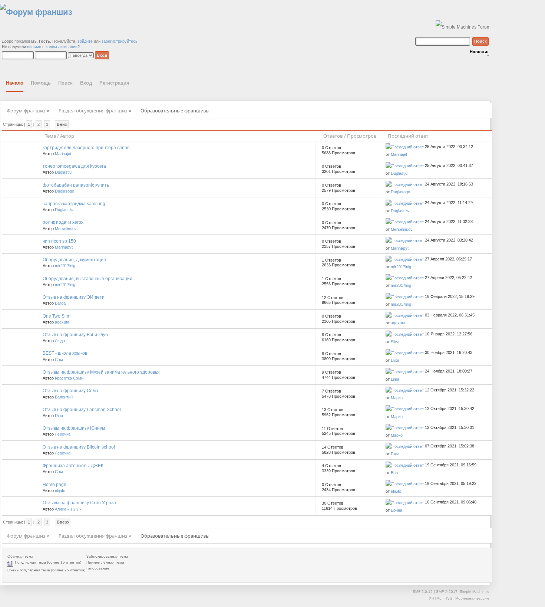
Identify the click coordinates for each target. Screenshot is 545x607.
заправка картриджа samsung (74, 203)
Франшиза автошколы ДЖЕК (73, 465)
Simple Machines (474, 592)
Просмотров (362, 135)
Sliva (395, 341)
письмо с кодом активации (52, 47)
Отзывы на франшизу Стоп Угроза (79, 502)
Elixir (395, 360)
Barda (60, 303)
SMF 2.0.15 (423, 592)
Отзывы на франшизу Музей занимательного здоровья (101, 372)
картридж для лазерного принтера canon (86, 147)
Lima (395, 379)
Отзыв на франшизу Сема (70, 390)
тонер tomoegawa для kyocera (74, 166)
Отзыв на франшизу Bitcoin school (79, 447)
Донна (396, 510)
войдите (85, 41)
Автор (67, 135)
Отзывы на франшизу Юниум (74, 428)
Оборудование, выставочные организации (87, 278)
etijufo (60, 490)
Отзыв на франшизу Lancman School (82, 409)
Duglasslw (64, 209)
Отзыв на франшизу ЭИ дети (74, 297)
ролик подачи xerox (63, 222)
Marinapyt (64, 247)
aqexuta (62, 322)
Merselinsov (66, 228)
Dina (59, 415)
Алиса (60, 509)
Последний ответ (408, 135)
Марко (397, 398)
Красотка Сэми (69, 378)
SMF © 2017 (447, 592)
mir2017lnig (65, 265)
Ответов (333, 135)
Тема (50, 135)
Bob (394, 472)
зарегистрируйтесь (120, 41)
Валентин (64, 397)
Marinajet (63, 153)
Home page (54, 484)
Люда (60, 340)
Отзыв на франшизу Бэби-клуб (75, 334)
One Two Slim (56, 316)
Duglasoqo (64, 191)
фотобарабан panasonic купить (76, 185)
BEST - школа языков (65, 353)
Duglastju (63, 172)
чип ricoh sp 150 (59, 241)
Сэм (59, 359)
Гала (395, 454)
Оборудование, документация (74, 259)
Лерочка (62, 434)
